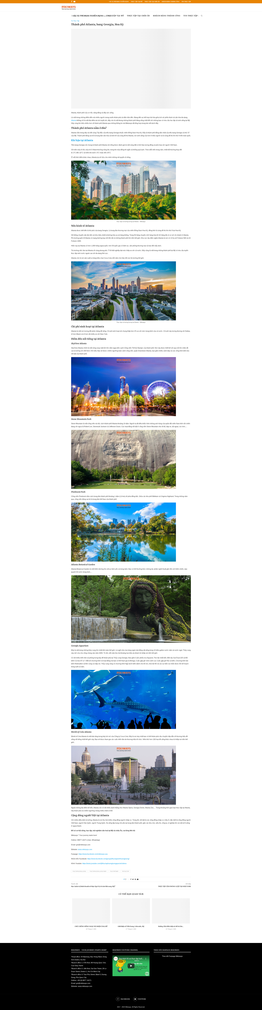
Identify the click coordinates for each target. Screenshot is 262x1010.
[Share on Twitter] (133, 879)
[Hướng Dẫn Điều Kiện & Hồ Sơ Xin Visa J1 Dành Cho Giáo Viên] (171, 911)
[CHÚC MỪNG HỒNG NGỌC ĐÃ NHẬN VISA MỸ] (91, 911)
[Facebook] (71, 1)
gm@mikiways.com (83, 983)
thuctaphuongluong (79, 871)
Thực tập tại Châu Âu (152, 1)
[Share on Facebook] (130, 879)
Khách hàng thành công (170, 1)
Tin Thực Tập (186, 1)
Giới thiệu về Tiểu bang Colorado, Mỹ (131, 926)
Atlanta (73, 120)
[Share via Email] (137, 879)
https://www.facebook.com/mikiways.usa (93, 854)
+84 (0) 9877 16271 (84, 980)
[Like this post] (127, 879)
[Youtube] (74, 1)
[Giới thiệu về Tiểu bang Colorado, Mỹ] (131, 911)
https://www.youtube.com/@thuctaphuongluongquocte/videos (104, 863)
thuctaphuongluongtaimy (98, 871)
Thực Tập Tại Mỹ (136, 1)
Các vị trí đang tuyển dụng (119, 1)
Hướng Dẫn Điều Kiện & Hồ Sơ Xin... (171, 926)
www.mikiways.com (85, 849)
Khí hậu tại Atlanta (82, 140)
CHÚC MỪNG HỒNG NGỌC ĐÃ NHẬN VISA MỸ (91, 926)
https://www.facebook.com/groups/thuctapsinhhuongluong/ (108, 859)
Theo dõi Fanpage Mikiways (172, 956)
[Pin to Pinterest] (135, 879)
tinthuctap (125, 871)
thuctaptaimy (114, 871)
